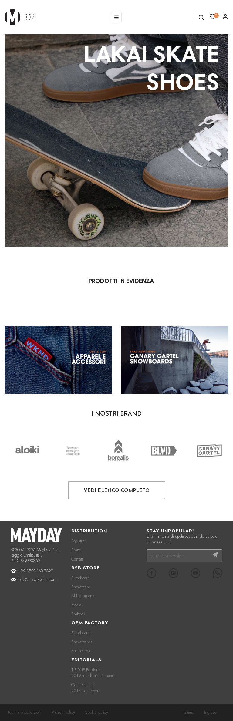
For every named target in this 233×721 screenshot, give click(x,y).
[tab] (121, 282)
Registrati (78, 541)
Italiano (188, 712)
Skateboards (81, 633)
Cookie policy (96, 712)
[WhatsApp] (217, 573)
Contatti (77, 559)
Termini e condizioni (25, 712)
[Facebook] (151, 573)
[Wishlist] (225, 18)
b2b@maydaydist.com (37, 579)
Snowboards (81, 642)
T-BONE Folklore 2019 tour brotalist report (92, 673)
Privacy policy (63, 712)
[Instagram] (173, 573)
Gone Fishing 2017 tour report (85, 688)
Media (76, 605)
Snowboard (80, 587)
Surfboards (80, 651)
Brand (76, 550)
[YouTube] (195, 573)
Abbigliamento (83, 596)
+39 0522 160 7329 (35, 571)
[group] (116, 140)
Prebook (78, 614)
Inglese (210, 712)
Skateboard (80, 578)
